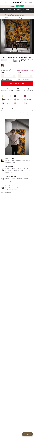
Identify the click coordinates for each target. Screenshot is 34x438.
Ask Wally (28, 434)
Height (19, 72)
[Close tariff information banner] (32, 14)
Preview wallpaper (17, 83)
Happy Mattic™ (5, 79)
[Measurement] (10, 70)
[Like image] (20, 65)
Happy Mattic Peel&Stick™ (24, 79)
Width (2, 72)
